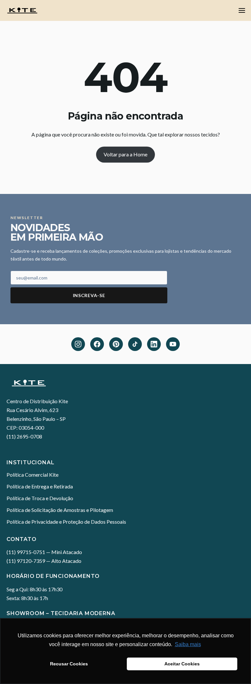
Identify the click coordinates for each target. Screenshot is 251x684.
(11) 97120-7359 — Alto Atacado (44, 561)
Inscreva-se (89, 295)
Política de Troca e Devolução (40, 498)
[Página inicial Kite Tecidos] (125, 383)
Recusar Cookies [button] (69, 663)
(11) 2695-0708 (24, 436)
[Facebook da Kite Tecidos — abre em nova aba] (97, 344)
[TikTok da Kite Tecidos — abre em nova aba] (135, 344)
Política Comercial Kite (33, 474)
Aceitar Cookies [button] (182, 663)
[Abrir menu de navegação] (241, 10)
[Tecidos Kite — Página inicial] (22, 10)
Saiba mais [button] (188, 644)
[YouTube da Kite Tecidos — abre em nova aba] (173, 344)
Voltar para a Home (125, 154)
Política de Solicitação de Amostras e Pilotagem (60, 510)
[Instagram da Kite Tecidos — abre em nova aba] (78, 344)
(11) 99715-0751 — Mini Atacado (44, 552)
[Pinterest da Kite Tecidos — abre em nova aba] (116, 344)
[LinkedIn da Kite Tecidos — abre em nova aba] (154, 344)
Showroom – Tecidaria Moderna (61, 613)
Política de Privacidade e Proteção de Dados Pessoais (66, 521)
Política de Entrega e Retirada (40, 486)
